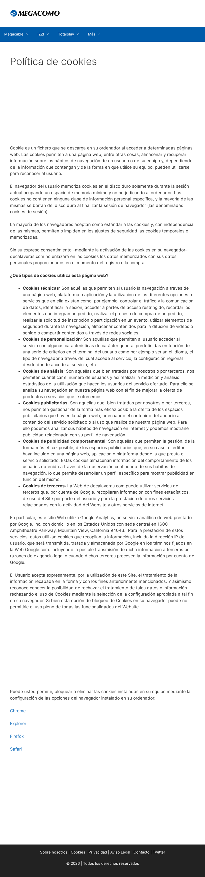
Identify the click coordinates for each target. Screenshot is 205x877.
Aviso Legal (120, 852)
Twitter (159, 852)
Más (91, 34)
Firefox (17, 736)
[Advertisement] (102, 108)
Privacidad (97, 852)
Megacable (14, 34)
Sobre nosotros (54, 852)
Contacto (142, 852)
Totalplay (66, 34)
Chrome (18, 710)
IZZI (41, 34)
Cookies (78, 852)
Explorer (18, 723)
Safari (16, 749)
